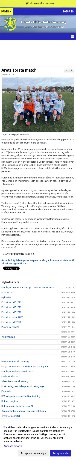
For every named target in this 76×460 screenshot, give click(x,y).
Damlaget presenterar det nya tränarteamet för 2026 (27, 287)
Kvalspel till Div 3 (9, 376)
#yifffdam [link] (21, 263)
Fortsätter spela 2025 (12, 317)
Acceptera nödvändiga (33, 453)
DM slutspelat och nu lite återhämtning (20, 396)
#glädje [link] (17, 260)
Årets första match (18, 70)
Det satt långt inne (10, 401)
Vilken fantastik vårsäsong (14, 381)
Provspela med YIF (10, 327)
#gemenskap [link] (28, 260)
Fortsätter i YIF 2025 (11, 302)
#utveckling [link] (41, 260)
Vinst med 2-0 (8, 337)
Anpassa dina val (13, 446)
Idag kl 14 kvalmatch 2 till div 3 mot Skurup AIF (24, 366)
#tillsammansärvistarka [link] (59, 260)
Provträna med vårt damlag (15, 361)
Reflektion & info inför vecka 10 (17, 406)
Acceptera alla (60, 453)
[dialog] (38, 440)
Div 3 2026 (6, 292)
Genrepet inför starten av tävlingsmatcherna (23, 411)
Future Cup (6, 391)
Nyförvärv (6, 297)
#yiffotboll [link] (6, 260)
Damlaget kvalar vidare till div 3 (17, 371)
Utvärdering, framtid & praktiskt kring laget (23, 386)
